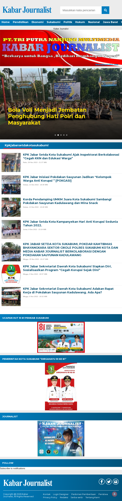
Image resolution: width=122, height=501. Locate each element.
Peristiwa (103, 494)
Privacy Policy (50, 497)
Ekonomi (38, 22)
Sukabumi (53, 22)
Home (6, 22)
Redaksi (64, 497)
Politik (68, 22)
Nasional (94, 22)
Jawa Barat (110, 22)
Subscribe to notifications (12, 468)
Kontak (46, 494)
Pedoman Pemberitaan (83, 494)
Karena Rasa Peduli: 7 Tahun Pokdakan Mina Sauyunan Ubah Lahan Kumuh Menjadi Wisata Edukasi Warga (53, 113)
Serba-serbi (77, 497)
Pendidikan (20, 22)
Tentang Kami (92, 497)
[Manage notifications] (114, 494)
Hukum (80, 22)
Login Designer (61, 494)
